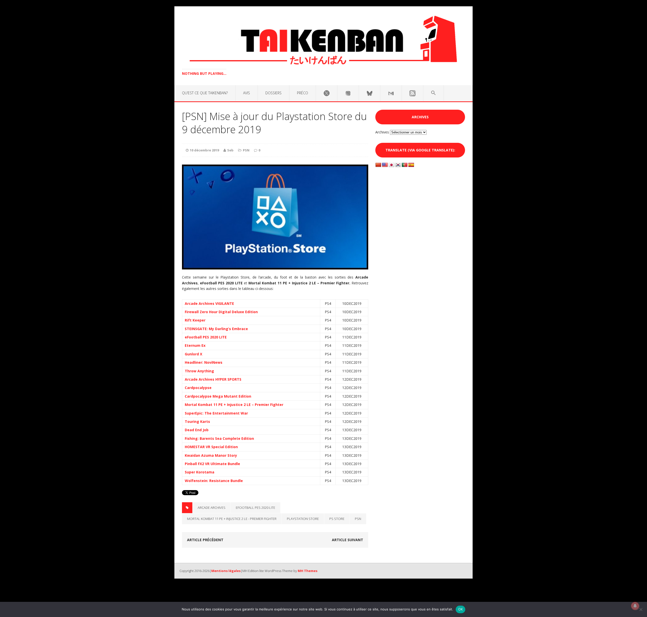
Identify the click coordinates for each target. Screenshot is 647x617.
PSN (246, 150)
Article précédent (205, 539)
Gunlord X (193, 354)
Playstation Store (303, 518)
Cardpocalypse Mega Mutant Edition (218, 396)
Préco (302, 92)
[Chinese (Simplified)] (378, 165)
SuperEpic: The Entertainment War (216, 413)
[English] (385, 165)
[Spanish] (411, 165)
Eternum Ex (195, 345)
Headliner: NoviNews (203, 362)
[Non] (640, 609)
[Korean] (398, 165)
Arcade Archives (211, 507)
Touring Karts (197, 421)
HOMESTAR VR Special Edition (211, 446)
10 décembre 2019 (204, 150)
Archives (382, 132)
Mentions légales (226, 570)
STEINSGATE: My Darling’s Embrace (216, 328)
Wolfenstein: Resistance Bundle (214, 480)
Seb (230, 150)
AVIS (246, 92)
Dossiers (273, 92)
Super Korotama (199, 472)
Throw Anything (199, 371)
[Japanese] (391, 165)
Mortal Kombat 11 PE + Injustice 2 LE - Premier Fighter (231, 518)
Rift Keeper (195, 320)
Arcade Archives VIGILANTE (209, 303)
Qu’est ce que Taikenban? (205, 92)
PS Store (336, 518)
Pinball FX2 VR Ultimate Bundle (212, 463)
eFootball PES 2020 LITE (206, 337)
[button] (433, 93)
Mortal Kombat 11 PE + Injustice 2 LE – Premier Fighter (234, 404)
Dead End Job (197, 429)
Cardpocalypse (198, 387)
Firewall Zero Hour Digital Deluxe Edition (221, 311)
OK (460, 609)
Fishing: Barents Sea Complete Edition (219, 438)
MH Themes (307, 570)
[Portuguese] (405, 165)
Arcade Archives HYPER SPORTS (213, 379)
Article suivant (347, 539)
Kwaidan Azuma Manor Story (211, 455)
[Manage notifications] (635, 606)
